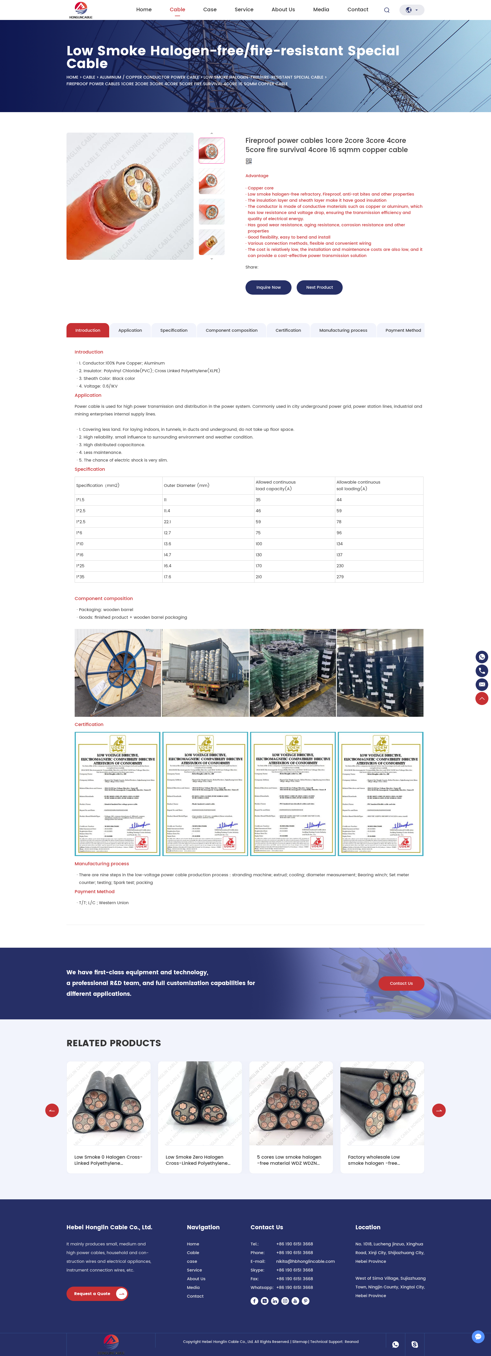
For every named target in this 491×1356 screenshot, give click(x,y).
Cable (177, 10)
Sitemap (299, 1342)
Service (244, 10)
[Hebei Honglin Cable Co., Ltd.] (91, 10)
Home (144, 10)
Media (321, 10)
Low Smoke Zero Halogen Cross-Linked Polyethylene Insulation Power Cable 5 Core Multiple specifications (198, 1160)
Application (130, 330)
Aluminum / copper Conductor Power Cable (149, 77)
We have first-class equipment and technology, (137, 972)
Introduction (87, 330)
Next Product (319, 287)
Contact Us (401, 983)
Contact (358, 10)
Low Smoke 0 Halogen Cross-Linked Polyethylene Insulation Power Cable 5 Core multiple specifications (108, 1160)
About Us (283, 10)
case (210, 10)
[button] (52, 1110)
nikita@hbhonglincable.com (305, 1261)
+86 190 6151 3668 (294, 1270)
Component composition (232, 330)
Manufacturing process (343, 330)
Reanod (352, 1342)
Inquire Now (268, 287)
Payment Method (403, 330)
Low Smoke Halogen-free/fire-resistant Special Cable (263, 77)
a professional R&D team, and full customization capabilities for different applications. (160, 989)
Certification (288, 330)
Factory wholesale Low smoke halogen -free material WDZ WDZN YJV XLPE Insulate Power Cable (382, 1160)
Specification (173, 330)
